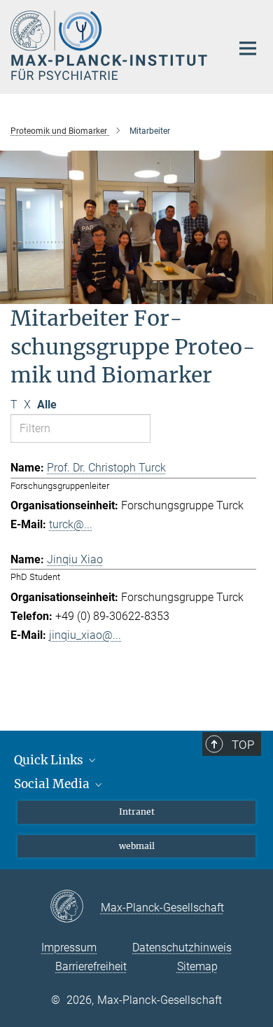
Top (243, 745)
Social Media (53, 784)
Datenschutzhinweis (182, 947)
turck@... (70, 524)
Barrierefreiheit (91, 966)
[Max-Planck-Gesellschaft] (75, 907)
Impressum (69, 947)
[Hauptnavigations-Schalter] (248, 48)
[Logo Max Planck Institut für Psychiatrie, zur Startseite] (110, 45)
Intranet (137, 811)
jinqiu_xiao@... (85, 635)
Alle (47, 404)
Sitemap (197, 966)
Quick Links (50, 760)
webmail (137, 846)
